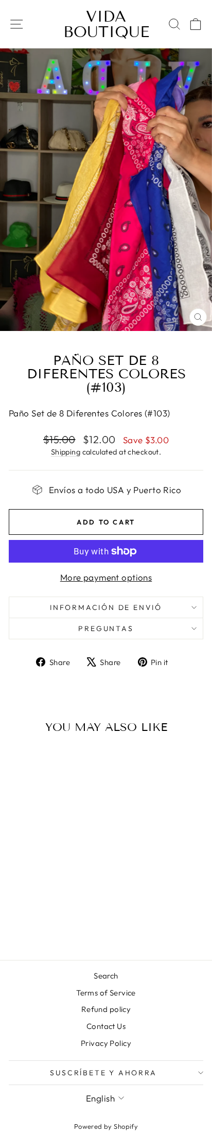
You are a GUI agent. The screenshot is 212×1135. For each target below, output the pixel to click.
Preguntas (105, 628)
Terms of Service (106, 993)
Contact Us (106, 1026)
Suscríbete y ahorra (103, 1072)
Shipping (65, 452)
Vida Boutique (106, 24)
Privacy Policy (106, 1043)
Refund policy (106, 1009)
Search (106, 976)
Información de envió (106, 607)
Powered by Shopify (106, 1126)
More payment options (106, 577)
